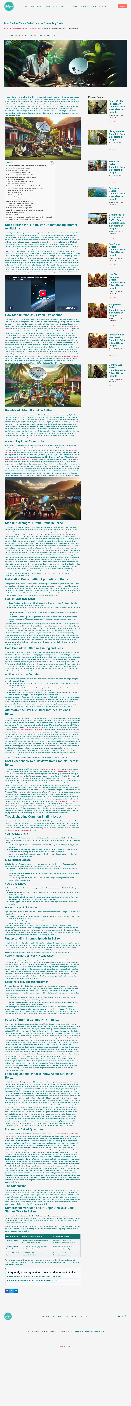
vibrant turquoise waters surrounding (20, 830)
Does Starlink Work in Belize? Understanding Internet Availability (27, 166)
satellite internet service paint (66, 771)
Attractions (47, 6)
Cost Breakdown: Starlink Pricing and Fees (20, 181)
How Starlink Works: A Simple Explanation (20, 168)
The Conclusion (13, 215)
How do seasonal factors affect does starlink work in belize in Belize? (33, 1280)
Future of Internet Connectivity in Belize (20, 208)
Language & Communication (30, 29)
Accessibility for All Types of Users (20, 172)
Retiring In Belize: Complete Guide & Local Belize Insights (117, 194)
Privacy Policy (83, 1316)
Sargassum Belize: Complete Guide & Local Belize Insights (117, 310)
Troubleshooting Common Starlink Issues (20, 190)
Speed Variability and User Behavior (21, 205)
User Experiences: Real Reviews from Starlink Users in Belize (26, 188)
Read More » (113, 122)
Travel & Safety (95, 6)
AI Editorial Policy (65, 1346)
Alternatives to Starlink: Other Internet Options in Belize (25, 186)
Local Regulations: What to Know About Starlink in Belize (25, 210)
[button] (7, 1291)
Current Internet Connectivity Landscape (22, 203)
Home (27, 6)
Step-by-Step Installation (17, 179)
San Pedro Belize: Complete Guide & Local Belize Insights (117, 249)
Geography (74, 6)
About (104, 6)
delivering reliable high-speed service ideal (28, 730)
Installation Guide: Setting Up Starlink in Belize (22, 177)
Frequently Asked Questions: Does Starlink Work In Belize (27, 219)
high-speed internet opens (69, 356)
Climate (55, 6)
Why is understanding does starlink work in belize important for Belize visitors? (36, 1276)
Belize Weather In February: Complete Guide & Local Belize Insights (117, 106)
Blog (53, 1316)
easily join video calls (71, 778)
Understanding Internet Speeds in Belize (20, 201)
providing (61, 532)
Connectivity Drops (16, 192)
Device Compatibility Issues (18, 199)
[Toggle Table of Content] (51, 163)
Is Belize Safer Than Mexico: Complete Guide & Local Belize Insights (117, 340)
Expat (67, 6)
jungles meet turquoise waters (50, 769)
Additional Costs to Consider (18, 183)
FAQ (66, 1316)
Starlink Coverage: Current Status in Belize (20, 175)
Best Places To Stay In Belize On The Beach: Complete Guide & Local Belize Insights (117, 221)
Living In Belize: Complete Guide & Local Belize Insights (117, 135)
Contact (73, 1316)
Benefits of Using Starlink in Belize (18, 170)
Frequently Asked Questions (17, 212)
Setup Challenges (15, 197)
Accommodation (36, 6)
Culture (61, 6)
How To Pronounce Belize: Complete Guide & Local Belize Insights (117, 281)
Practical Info (84, 6)
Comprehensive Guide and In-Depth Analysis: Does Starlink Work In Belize (30, 217)
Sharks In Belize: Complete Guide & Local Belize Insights (117, 167)
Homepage (45, 1316)
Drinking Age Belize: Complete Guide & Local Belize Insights (117, 370)
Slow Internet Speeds (16, 195)
